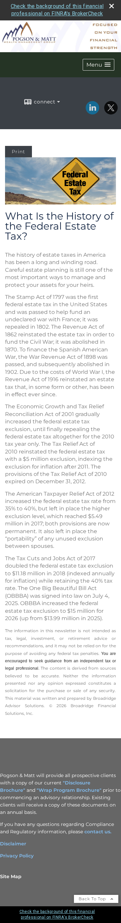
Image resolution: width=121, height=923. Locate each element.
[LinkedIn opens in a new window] (92, 112)
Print (18, 152)
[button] (98, 65)
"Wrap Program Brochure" (69, 790)
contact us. (97, 832)
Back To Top (93, 898)
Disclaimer (13, 844)
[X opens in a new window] (111, 112)
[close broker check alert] (111, 6)
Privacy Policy (17, 856)
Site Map (11, 876)
